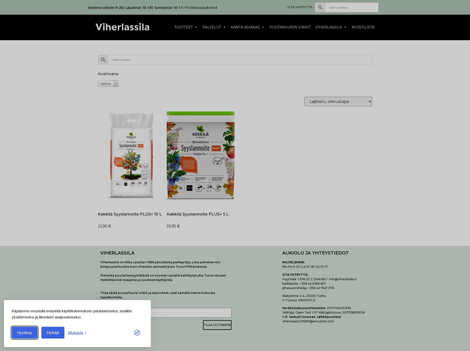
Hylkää (53, 332)
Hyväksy (24, 332)
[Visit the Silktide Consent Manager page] (137, 333)
